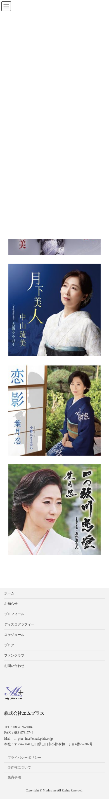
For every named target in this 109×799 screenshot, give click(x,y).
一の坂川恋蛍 (50, 486)
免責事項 (14, 777)
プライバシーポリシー (24, 758)
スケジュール (14, 635)
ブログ (9, 645)
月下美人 (50, 286)
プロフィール (14, 614)
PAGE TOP (101, 768)
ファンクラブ (14, 655)
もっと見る (50, 334)
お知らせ (11, 604)
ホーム (9, 593)
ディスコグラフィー (19, 624)
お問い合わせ (14, 666)
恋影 (50, 386)
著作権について (19, 767)
